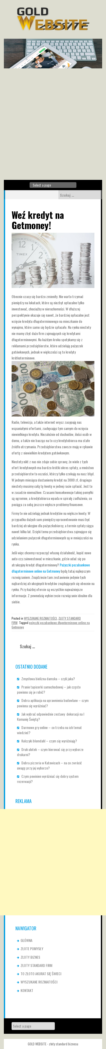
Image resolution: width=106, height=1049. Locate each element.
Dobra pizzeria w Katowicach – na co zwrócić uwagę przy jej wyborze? (49, 765)
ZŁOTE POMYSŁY (32, 948)
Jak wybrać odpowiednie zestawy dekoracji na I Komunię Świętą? (50, 716)
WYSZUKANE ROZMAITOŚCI (40, 618)
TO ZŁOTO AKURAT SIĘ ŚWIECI (41, 973)
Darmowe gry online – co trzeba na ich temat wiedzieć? (49, 730)
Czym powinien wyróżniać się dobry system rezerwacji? (47, 778)
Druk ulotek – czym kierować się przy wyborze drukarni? (50, 752)
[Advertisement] (53, 124)
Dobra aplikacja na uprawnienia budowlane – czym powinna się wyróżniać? (53, 703)
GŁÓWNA (26, 940)
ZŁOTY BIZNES (30, 957)
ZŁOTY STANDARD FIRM (36, 965)
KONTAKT (27, 990)
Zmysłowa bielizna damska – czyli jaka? (48, 678)
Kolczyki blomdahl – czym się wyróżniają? (49, 740)
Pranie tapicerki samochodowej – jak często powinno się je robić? (49, 689)
